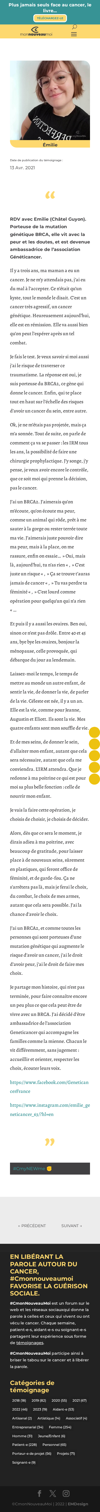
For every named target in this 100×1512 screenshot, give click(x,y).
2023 (40, 1409)
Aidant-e (63, 1409)
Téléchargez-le (50, 18)
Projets (66, 1453)
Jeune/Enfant (51, 1436)
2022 (20, 1409)
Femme (60, 1427)
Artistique (49, 1418)
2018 (19, 1400)
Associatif (76, 1418)
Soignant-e (24, 1462)
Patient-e (24, 1445)
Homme (22, 1436)
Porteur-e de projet (31, 1453)
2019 (39, 1400)
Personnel (54, 1445)
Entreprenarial (27, 1427)
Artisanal (22, 1418)
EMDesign (78, 1503)
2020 (59, 1400)
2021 (79, 1400)
